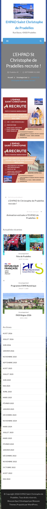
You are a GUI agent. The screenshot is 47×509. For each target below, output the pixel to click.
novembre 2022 (10, 462)
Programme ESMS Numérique (23, 285)
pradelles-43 (14, 72)
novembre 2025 (10, 357)
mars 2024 (7, 427)
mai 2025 (6, 386)
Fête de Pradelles (23, 256)
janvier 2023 (8, 450)
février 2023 (8, 444)
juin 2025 (7, 380)
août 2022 (7, 473)
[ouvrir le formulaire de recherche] (40, 40)
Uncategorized (23, 254)
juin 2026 (7, 345)
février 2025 (8, 403)
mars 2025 (7, 397)
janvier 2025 (8, 409)
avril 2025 (7, 392)
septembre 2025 (10, 363)
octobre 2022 (9, 467)
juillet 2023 (8, 432)
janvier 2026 (8, 351)
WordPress (32, 504)
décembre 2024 (9, 415)
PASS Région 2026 (23, 315)
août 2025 (7, 368)
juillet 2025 (8, 374)
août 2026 (7, 333)
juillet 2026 (8, 339)
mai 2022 (6, 479)
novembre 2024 (10, 421)
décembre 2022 (9, 456)
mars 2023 (7, 438)
